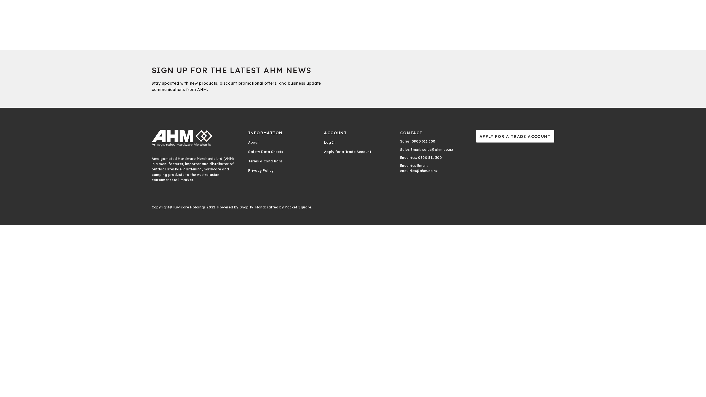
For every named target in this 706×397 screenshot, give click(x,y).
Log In (330, 142)
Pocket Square (298, 207)
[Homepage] (194, 138)
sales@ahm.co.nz (437, 149)
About (253, 142)
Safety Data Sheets (265, 152)
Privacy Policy (261, 170)
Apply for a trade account (515, 136)
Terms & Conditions (265, 161)
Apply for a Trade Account (347, 152)
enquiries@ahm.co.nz (419, 171)
